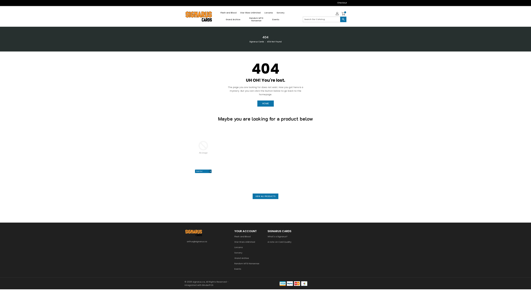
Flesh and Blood (242, 236)
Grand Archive (241, 258)
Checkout (342, 2)
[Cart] (343, 14)
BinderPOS (208, 285)
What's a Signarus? (277, 236)
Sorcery (238, 252)
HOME (265, 103)
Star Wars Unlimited (244, 241)
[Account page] (337, 14)
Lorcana (238, 247)
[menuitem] (228, 13)
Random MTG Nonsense (246, 263)
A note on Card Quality (279, 241)
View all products (265, 196)
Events (237, 268)
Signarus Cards (256, 41)
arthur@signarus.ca (197, 241)
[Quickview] (187, 186)
